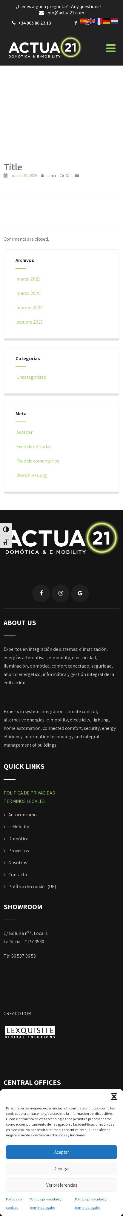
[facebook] (76, 23)
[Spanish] (83, 20)
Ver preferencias (61, 1185)
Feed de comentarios (37, 461)
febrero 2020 (29, 307)
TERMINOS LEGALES (24, 801)
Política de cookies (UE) (32, 886)
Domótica (18, 839)
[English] (91, 20)
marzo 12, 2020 (24, 175)
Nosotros (17, 862)
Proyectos (18, 850)
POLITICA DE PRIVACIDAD (29, 793)
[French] (99, 20)
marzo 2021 (28, 279)
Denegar (61, 1168)
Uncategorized (31, 377)
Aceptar (61, 1152)
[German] (107, 20)
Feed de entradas (33, 446)
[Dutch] (115, 20)
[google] (80, 593)
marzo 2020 (28, 293)
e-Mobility (18, 827)
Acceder (24, 432)
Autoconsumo (22, 815)
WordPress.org (31, 475)
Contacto (17, 874)
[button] (114, 1097)
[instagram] (61, 593)
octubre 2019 (29, 322)
